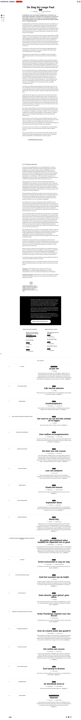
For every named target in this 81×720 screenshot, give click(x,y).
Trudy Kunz (51, 505)
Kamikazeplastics (54, 403)
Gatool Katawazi (51, 544)
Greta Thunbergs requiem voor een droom (54, 615)
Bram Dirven (59, 505)
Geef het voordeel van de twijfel (54, 577)
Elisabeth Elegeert (50, 436)
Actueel (53, 401)
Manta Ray (54, 519)
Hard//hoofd (4, 1)
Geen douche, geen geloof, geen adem (54, 596)
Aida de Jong (59, 633)
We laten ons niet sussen (54, 451)
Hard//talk (54, 538)
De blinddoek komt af (54, 684)
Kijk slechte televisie (54, 388)
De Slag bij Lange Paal (40, 7)
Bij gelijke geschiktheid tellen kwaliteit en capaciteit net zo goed (54, 541)
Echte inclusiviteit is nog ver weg (54, 562)
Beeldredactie (50, 489)
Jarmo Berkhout (51, 453)
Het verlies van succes (54, 649)
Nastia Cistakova (59, 686)
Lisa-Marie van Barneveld (46, 11)
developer (55, 371)
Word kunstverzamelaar (40, 321)
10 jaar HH (54, 369)
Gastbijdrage (35, 11)
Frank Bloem (24, 268)
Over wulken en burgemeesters (54, 434)
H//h (10, 717)
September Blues (54, 502)
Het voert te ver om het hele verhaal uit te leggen (54, 420)
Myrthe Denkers (59, 700)
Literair (54, 386)
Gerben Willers (49, 564)
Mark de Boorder (55, 618)
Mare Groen (51, 651)
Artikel (40, 9)
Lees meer (67, 379)
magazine (12, 1)
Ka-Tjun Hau (59, 453)
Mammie (54, 698)
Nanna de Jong (58, 521)
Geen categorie (54, 366)
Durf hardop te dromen (54, 669)
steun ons (19, 1)
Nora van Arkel (55, 473)
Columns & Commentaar (54, 695)
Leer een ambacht (53, 471)
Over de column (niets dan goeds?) (53, 631)
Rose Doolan (55, 671)
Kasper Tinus (59, 544)
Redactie (55, 390)
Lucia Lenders (60, 436)
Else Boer (55, 579)
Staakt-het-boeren (53, 487)
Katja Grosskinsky (59, 489)
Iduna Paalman (51, 633)
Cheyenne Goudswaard (59, 564)
